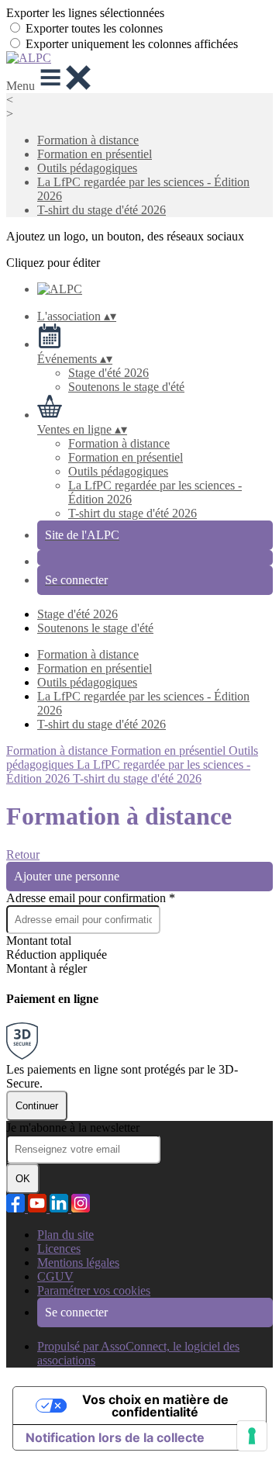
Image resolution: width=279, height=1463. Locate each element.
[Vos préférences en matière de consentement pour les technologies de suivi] (252, 1436)
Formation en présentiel (94, 154)
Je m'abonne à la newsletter (73, 1127)
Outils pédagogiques (87, 168)
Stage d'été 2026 (108, 372)
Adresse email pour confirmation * (90, 897)
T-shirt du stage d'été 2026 (101, 209)
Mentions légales (78, 1262)
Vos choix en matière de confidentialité (155, 1406)
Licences (59, 1248)
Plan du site (65, 1234)
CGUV (55, 1276)
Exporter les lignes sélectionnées (85, 12)
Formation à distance (88, 140)
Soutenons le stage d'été (126, 386)
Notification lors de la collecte (115, 1437)
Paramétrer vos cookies (93, 1290)
